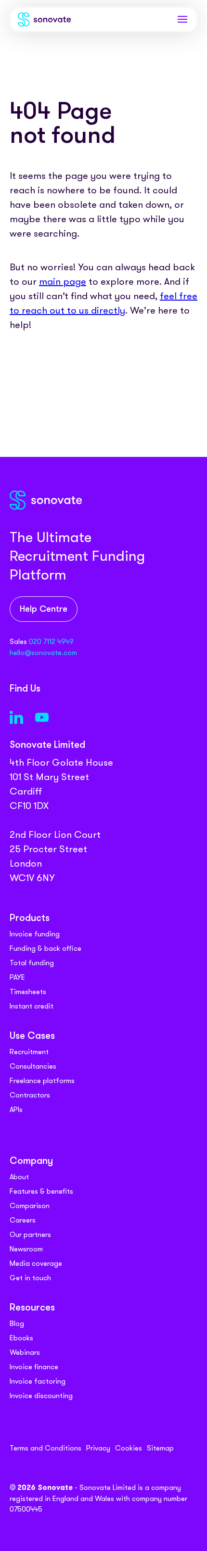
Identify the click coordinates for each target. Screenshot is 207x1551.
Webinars (25, 1352)
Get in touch (30, 1278)
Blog (17, 1323)
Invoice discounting (41, 1395)
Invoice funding (35, 934)
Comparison (30, 1205)
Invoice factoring (37, 1381)
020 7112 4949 (51, 641)
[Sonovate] (44, 21)
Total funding (32, 963)
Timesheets (28, 991)
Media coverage (36, 1263)
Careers (23, 1220)
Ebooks (21, 1338)
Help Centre (43, 609)
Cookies (128, 1448)
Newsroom (26, 1249)
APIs (16, 1109)
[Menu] (182, 19)
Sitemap (160, 1448)
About (19, 1177)
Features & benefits (41, 1191)
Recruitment (29, 1052)
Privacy (98, 1448)
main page (62, 281)
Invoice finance (34, 1367)
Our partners (30, 1234)
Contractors (30, 1095)
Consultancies (33, 1066)
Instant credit (31, 1006)
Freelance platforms (42, 1080)
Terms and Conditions (45, 1448)
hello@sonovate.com (43, 652)
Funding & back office (45, 948)
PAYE (17, 977)
